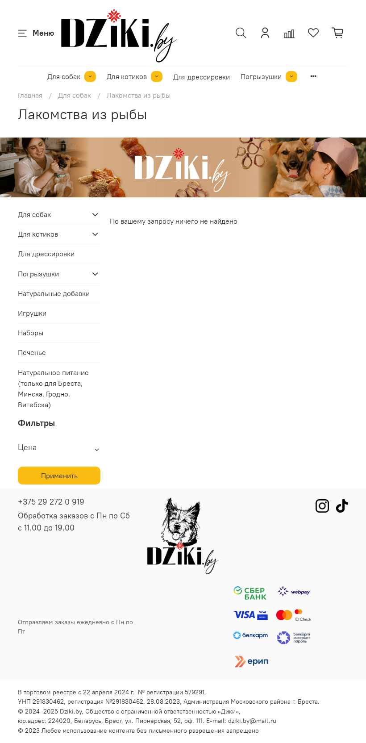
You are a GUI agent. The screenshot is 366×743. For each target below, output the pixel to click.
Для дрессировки (201, 76)
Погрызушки (261, 76)
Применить (59, 475)
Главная (30, 95)
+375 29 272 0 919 (51, 502)
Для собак (63, 76)
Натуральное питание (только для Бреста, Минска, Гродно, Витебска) (53, 388)
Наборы (30, 332)
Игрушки (32, 313)
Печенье (32, 352)
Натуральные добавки (54, 293)
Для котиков (127, 76)
